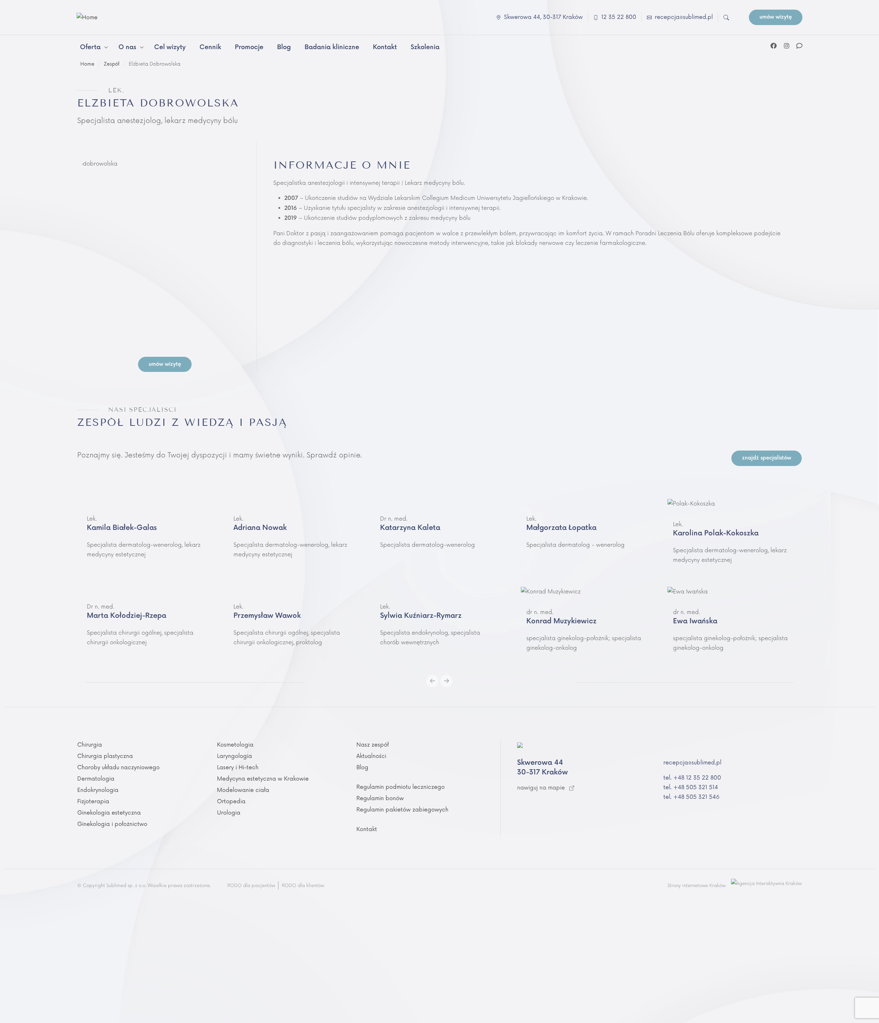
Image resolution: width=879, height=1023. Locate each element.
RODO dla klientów (303, 885)
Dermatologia (95, 778)
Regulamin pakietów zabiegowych (402, 809)
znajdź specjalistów (766, 458)
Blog (362, 767)
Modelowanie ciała (243, 790)
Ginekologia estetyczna (109, 812)
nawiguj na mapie (542, 787)
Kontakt (366, 829)
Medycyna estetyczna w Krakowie (263, 778)
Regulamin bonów (380, 798)
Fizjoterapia (93, 801)
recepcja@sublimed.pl (692, 762)
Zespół (111, 64)
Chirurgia (89, 744)
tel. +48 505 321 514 (690, 787)
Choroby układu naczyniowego (118, 767)
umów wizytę (776, 17)
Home (87, 64)
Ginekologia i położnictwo (112, 824)
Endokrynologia (97, 790)
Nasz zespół (372, 744)
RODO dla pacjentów (251, 885)
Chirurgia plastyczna (105, 756)
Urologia (228, 812)
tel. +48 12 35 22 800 (692, 777)
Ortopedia (231, 801)
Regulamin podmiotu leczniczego (400, 787)
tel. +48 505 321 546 (691, 797)
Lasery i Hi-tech (238, 767)
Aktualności (371, 756)
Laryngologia (234, 756)
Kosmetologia (235, 744)
